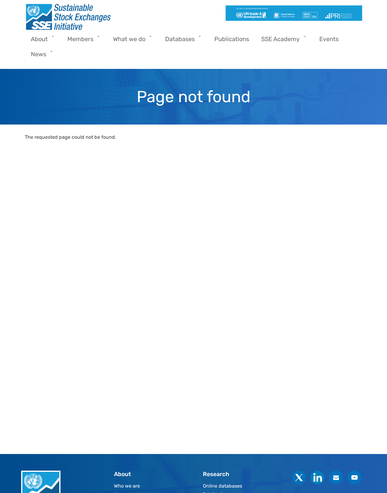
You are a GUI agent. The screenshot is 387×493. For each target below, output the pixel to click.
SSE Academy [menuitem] (277, 41)
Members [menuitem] (77, 41)
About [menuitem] (36, 41)
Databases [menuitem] (177, 41)
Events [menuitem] (329, 39)
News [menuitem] (35, 56)
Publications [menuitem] (231, 39)
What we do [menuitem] (126, 41)
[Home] (107, 16)
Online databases (222, 486)
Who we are (127, 486)
